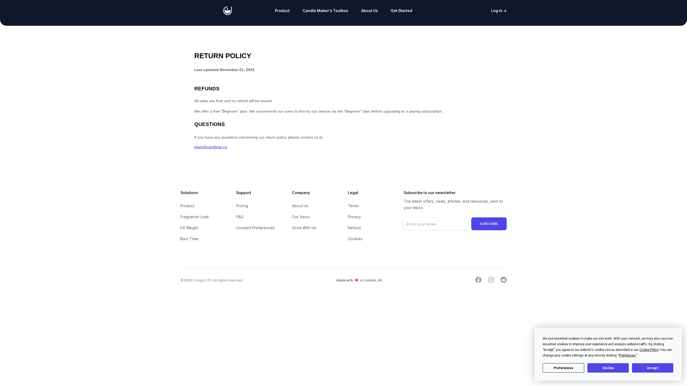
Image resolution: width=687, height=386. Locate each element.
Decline (608, 368)
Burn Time (189, 238)
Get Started (401, 10)
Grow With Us (304, 227)
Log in (499, 10)
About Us (369, 10)
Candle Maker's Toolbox (325, 10)
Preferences (563, 368)
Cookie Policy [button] (649, 350)
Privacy (354, 216)
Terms (353, 205)
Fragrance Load (194, 216)
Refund (354, 227)
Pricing (242, 205)
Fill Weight (189, 227)
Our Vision (301, 216)
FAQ (239, 216)
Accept (652, 368)
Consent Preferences (255, 227)
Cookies (355, 238)
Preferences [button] (627, 355)
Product (282, 10)
